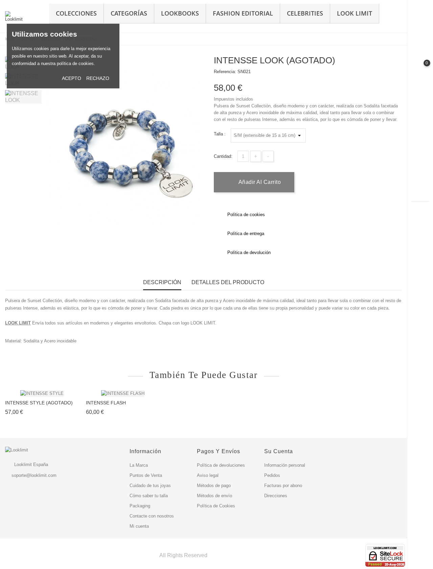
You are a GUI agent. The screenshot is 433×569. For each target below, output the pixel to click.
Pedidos (272, 475)
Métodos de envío (214, 495)
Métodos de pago (214, 485)
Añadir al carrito (259, 182)
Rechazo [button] (97, 78)
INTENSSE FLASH (106, 402)
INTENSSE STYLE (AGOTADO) (39, 402)
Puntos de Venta (146, 475)
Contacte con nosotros (152, 516)
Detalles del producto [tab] (227, 282)
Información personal (284, 465)
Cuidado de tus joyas (150, 485)
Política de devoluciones (221, 465)
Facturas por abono (283, 485)
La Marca (139, 465)
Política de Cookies (216, 505)
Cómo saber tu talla (149, 495)
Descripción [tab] (162, 282)
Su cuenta (278, 451)
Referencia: (225, 71)
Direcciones (275, 495)
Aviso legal (208, 475)
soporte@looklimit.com (34, 475)
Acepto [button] (71, 78)
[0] (420, 68)
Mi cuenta (139, 526)
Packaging (140, 505)
